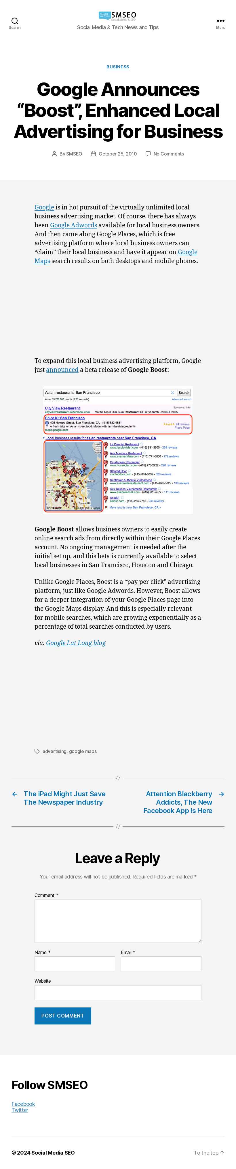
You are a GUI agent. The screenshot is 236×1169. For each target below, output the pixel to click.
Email (128, 952)
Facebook (23, 1104)
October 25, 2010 (118, 154)
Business (117, 67)
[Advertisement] (118, 314)
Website (43, 981)
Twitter (20, 1110)
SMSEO (74, 154)
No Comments (169, 154)
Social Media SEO (53, 1153)
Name (42, 952)
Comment (46, 895)
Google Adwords (73, 225)
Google (44, 207)
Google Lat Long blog (76, 643)
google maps (83, 751)
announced (62, 370)
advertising (54, 751)
